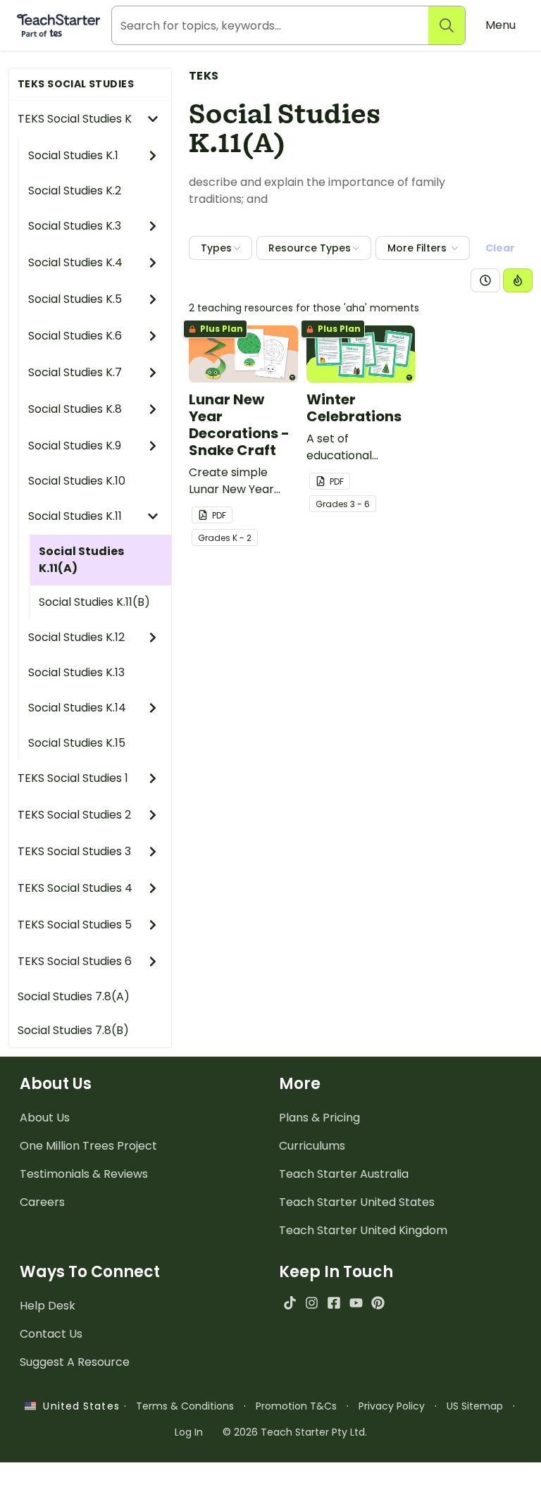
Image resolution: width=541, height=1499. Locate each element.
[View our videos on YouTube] (356, 1303)
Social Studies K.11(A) (81, 559)
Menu (500, 25)
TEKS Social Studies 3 (74, 851)
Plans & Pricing (319, 1117)
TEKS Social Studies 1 (73, 778)
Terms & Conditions (185, 1406)
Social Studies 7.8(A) (74, 996)
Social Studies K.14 (77, 707)
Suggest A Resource (75, 1362)
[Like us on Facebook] (333, 1303)
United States (77, 1406)
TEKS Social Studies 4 (75, 888)
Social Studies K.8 (75, 409)
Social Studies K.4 (75, 262)
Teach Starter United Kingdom (363, 1230)
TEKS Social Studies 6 (75, 961)
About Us (45, 1117)
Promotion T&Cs (296, 1406)
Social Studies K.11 (75, 516)
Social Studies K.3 (74, 226)
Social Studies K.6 (75, 336)
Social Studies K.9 (74, 445)
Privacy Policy (392, 1406)
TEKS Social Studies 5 (75, 924)
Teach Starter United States (357, 1202)
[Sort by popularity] (518, 280)
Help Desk (47, 1306)
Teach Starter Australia (344, 1174)
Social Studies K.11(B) (94, 602)
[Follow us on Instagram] (312, 1303)
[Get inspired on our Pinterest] (378, 1303)
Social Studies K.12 (76, 637)
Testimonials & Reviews (84, 1174)
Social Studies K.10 (76, 481)
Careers (42, 1202)
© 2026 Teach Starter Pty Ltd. (295, 1432)
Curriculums (312, 1146)
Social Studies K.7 (75, 372)
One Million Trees (88, 1146)
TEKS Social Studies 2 (74, 815)
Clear (500, 248)
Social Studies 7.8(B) (73, 1030)
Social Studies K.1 (73, 155)
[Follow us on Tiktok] (290, 1303)
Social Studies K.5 (75, 299)
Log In (189, 1432)
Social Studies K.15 (76, 743)
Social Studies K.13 (76, 672)
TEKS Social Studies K (75, 119)
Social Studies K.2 (74, 190)
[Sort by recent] (485, 280)
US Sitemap (475, 1406)
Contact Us (51, 1334)
